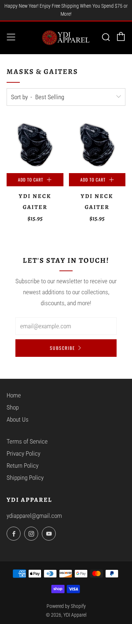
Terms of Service (27, 441)
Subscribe (62, 348)
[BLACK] (97, 145)
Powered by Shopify (66, 606)
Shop (13, 407)
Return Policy (22, 465)
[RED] (35, 145)
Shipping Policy (25, 477)
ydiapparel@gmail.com (34, 515)
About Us (18, 419)
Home (14, 395)
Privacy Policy (23, 453)
